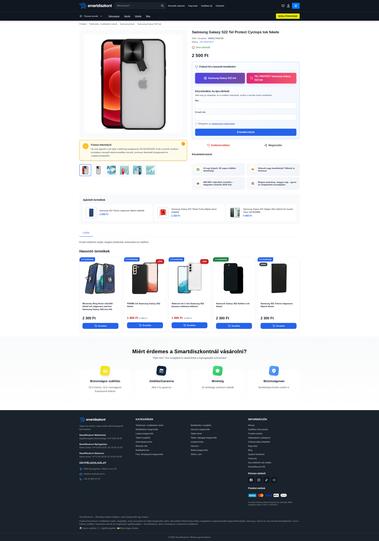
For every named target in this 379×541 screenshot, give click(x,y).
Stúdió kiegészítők (199, 450)
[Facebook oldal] (251, 480)
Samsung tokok (127, 24)
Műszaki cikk (141, 446)
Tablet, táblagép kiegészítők (204, 437)
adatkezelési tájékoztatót (223, 123)
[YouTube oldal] (274, 480)
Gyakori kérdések (256, 454)
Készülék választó (176, 6)
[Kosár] (296, 6)
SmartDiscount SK (256, 466)
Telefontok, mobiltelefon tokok (103, 24)
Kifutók (138, 16)
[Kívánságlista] (283, 6)
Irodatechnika (197, 442)
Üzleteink (220, 6)
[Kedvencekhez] (117, 294)
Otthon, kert (196, 454)
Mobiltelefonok (142, 450)
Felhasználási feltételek (259, 442)
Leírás (86, 232)
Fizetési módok (255, 433)
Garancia (252, 458)
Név (197, 100)
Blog (148, 16)
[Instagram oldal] (259, 480)
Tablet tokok (196, 433)
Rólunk (251, 425)
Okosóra (195, 446)
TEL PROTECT (207, 42)
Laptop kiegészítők (144, 433)
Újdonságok (113, 16)
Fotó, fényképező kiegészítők (149, 454)
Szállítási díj (206, 6)
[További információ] (183, 144)
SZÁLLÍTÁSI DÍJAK (287, 16)
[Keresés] (162, 5)
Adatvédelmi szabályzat (259, 437)
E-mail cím (200, 112)
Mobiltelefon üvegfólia (201, 425)
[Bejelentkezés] (288, 6)
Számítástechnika (144, 442)
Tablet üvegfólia (143, 437)
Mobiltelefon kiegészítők (147, 429)
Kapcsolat (192, 6)
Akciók (127, 16)
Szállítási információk (258, 429)
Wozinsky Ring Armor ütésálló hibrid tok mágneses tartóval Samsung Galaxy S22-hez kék (97, 306)
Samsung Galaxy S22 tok (149, 24)
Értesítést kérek (245, 132)
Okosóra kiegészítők (200, 429)
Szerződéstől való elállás (259, 462)
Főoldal (82, 24)
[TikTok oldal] (266, 480)
